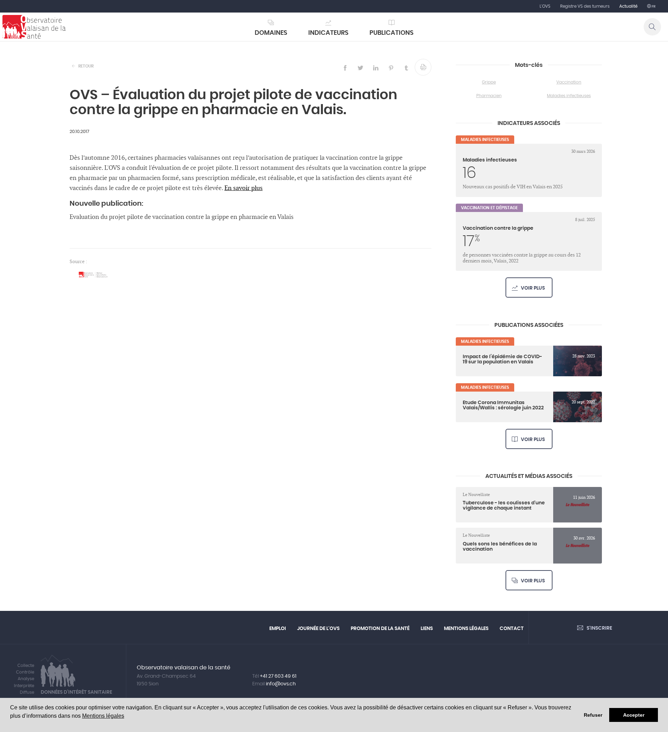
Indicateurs (328, 33)
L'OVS (545, 6)
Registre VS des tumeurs (585, 6)
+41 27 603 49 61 (278, 676)
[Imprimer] (423, 67)
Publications (391, 33)
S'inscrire (599, 628)
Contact (512, 628)
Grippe (489, 82)
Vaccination (568, 82)
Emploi (277, 628)
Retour (86, 66)
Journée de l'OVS (318, 628)
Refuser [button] (593, 715)
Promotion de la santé (380, 628)
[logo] (34, 27)
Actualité (628, 6)
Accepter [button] (633, 715)
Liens (427, 628)
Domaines (271, 33)
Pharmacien (489, 96)
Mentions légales (103, 716)
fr (653, 6)
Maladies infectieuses (569, 96)
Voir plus (533, 288)
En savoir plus (243, 188)
